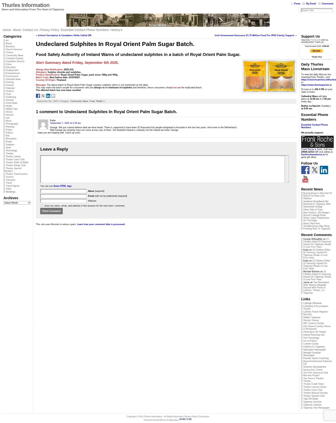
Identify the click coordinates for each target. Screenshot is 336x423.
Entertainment (13, 73)
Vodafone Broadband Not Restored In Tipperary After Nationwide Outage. (317, 204)
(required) (96, 191)
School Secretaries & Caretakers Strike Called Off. (65, 35)
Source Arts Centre (313, 369)
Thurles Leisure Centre (314, 387)
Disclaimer (204, 416)
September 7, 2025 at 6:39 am (65, 123)
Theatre (9, 153)
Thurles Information (26, 5)
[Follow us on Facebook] (305, 170)
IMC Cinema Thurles (313, 323)
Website (92, 201)
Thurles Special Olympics (12, 169)
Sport (8, 147)
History (9, 112)
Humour (9, 114)
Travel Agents (13, 185)
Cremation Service (15, 61)
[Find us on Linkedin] (324, 170)
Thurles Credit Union (313, 384)
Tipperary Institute (312, 401)
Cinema (9, 52)
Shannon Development (314, 366)
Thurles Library (13, 156)
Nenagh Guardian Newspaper (312, 354)
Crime (9, 64)
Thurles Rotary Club (16, 165)
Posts (297, 3)
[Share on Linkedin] (48, 96)
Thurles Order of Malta (17, 162)
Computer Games (14, 58)
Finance (10, 91)
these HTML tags (63, 186)
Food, (93, 101)
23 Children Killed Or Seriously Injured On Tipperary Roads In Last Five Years (317, 243)
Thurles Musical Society (315, 393)
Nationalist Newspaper (314, 349)
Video (8, 188)
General (9, 100)
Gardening (11, 97)
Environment (12, 76)
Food (8, 94)
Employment (12, 70)
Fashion (10, 85)
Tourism (10, 177)
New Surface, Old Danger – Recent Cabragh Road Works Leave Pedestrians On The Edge (317, 216)
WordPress (161, 420)
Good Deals (12, 103)
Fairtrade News (13, 79)
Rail (7, 135)
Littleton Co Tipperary (314, 346)
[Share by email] (53, 96)
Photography (12, 123)
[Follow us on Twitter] (314, 170)
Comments (327, 3)
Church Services (14, 49)
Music (9, 120)
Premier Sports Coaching (316, 358)
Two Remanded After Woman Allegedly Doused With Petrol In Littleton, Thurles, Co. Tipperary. (316, 287)
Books (9, 43)
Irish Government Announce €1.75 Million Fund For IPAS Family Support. (255, 35)
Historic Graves (311, 320)
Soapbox (10, 144)
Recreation (11, 138)
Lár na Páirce (310, 340)
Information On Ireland (314, 331)
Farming (10, 82)
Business (10, 46)
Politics (9, 132)
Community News (14, 55)
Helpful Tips (12, 109)
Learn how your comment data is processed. (101, 224)
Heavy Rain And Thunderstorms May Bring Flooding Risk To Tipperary (316, 226)
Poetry (9, 129)
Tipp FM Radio (310, 398)
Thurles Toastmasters (17, 174)
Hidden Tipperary (311, 317)
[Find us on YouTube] (305, 179)
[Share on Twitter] (43, 96)
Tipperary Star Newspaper (316, 407)
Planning (10, 126)
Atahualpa (173, 420)
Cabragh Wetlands (312, 303)
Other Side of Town (313, 209)
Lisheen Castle (310, 343)
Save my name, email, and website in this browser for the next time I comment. (84, 205)
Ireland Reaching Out (314, 334)
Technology (11, 150)
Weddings (11, 191)
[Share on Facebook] (38, 96)
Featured (10, 88)
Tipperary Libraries (312, 404)
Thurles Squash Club (313, 395)
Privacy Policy (191, 416)
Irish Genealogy (311, 337)
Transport (10, 180)
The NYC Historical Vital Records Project (315, 374)
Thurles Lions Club (15, 159)
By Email (311, 3)
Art (7, 40)
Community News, (80, 101)
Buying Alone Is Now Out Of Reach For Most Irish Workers (317, 196)
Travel (9, 183)
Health (9, 106)
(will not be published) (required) (107, 196)
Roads (9, 141)
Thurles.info (315, 40)
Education (11, 67)
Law (8, 117)
